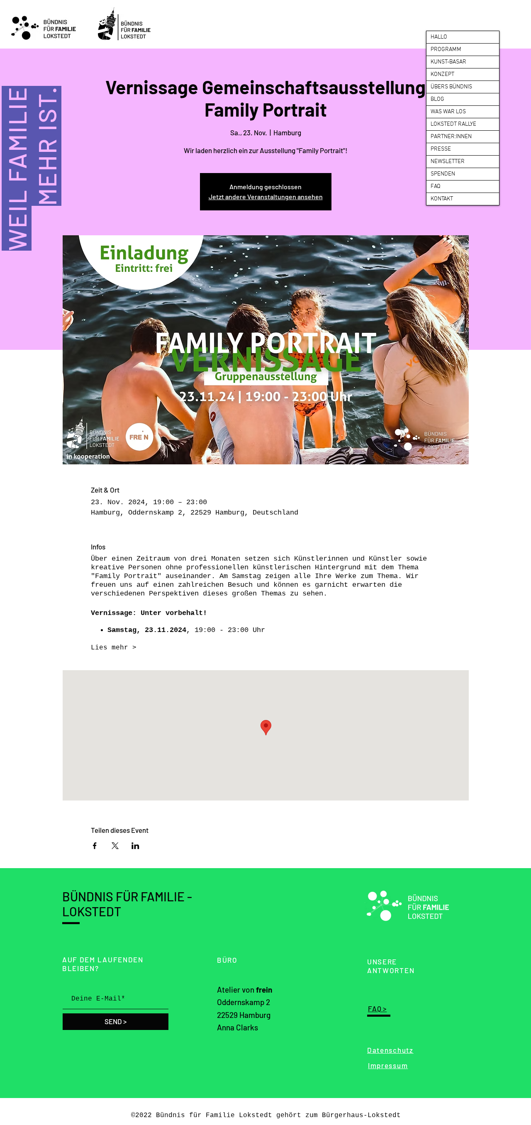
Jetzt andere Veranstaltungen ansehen (266, 196)
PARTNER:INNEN (451, 136)
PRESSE (441, 149)
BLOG (437, 99)
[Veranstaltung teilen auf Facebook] (95, 845)
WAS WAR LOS (448, 111)
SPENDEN (443, 174)
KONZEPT (442, 74)
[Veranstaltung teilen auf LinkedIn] (135, 845)
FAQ (436, 186)
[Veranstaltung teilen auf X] (115, 845)
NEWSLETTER (448, 161)
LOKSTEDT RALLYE (453, 124)
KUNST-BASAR (448, 62)
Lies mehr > (113, 648)
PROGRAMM (446, 49)
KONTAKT (442, 199)
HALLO (439, 37)
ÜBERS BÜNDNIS (451, 86)
